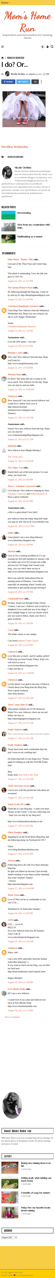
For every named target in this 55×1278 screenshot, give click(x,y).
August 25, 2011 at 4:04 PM (20, 479)
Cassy (10, 630)
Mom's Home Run (28, 21)
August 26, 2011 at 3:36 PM (20, 623)
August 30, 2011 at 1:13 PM (20, 1010)
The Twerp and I (15, 457)
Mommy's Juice (15, 353)
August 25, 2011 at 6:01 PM (20, 501)
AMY (10, 920)
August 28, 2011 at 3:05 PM (20, 913)
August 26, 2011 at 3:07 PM (20, 592)
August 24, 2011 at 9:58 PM (20, 368)
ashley (11, 533)
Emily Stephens (15, 729)
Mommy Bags (14, 374)
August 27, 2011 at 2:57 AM (20, 723)
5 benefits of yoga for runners (35, 1192)
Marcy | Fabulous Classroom (21, 486)
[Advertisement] (27, 1056)
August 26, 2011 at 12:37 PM (21, 526)
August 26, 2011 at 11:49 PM (21, 673)
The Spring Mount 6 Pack (20, 287)
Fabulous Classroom (17, 494)
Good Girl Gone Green (18, 786)
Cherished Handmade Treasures (23, 306)
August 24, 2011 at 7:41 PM (20, 331)
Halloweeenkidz (37, 494)
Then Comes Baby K (18, 704)
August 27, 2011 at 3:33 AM (20, 779)
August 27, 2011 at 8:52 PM (20, 854)
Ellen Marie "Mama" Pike (20, 259)
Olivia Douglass (15, 832)
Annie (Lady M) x (16, 804)
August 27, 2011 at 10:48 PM (21, 888)
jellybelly (12, 446)
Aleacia (11, 860)
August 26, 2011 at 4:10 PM (20, 645)
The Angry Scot (15, 467)
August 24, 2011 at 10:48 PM (21, 389)
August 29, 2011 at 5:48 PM (20, 982)
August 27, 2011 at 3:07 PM (20, 826)
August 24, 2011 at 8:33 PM (20, 346)
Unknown (12, 396)
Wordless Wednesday (15, 57)
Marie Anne (13, 895)
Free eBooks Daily (16, 989)
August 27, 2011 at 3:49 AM (20, 797)
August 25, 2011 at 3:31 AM (20, 439)
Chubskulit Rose (16, 598)
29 (47, 74)
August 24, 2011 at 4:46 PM (20, 299)
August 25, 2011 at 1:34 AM (20, 417)
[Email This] (35, 81)
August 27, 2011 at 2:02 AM (20, 698)
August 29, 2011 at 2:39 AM (20, 941)
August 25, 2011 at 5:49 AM (20, 461)
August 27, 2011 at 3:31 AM (20, 738)
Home (4, 2)
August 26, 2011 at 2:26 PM (20, 544)
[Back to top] (48, 1271)
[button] (5, 2)
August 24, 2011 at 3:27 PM (20, 281)
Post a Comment (12, 1017)
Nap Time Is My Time (28, 775)
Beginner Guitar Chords (27, 640)
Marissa (11, 551)
